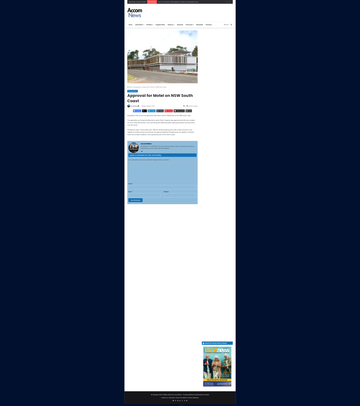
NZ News (149, 24)
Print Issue (189, 24)
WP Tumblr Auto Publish (172, 405)
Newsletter (199, 24)
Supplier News (160, 24)
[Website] (142, 151)
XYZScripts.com (189, 405)
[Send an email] (138, 106)
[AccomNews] (134, 13)
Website (166, 191)
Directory (209, 24)
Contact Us (164, 397)
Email (130, 191)
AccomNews (134, 106)
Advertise (180, 24)
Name (130, 183)
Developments (137, 87)
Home (130, 24)
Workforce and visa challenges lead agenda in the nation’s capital (177, 2)
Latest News (139, 24)
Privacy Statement (193, 397)
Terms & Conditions (181, 397)
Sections (170, 24)
